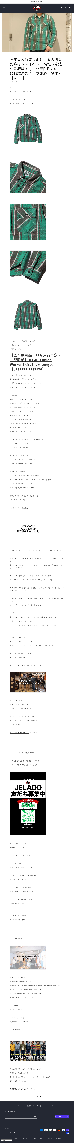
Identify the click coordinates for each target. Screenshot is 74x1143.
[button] (4, 8)
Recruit (54, 1106)
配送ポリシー (43, 1138)
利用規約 (36, 1138)
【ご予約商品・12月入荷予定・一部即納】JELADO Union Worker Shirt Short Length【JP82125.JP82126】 (35, 362)
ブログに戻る (38, 1096)
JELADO (10, 1138)
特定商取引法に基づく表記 (54, 1138)
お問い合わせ (37, 1106)
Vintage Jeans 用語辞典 (24, 1106)
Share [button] (13, 87)
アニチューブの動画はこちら (19, 733)
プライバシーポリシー (27, 1138)
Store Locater (47, 1106)
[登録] (35, 1116)
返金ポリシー (17, 1138)
